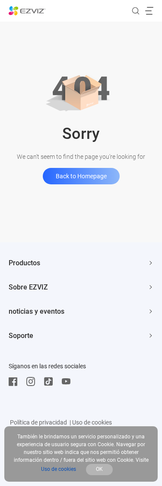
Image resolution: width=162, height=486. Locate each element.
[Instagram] (32, 381)
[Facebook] (15, 381)
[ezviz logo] (27, 11)
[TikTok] (50, 381)
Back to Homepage (81, 176)
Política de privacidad (38, 422)
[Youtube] (68, 381)
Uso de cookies (92, 422)
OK (99, 469)
